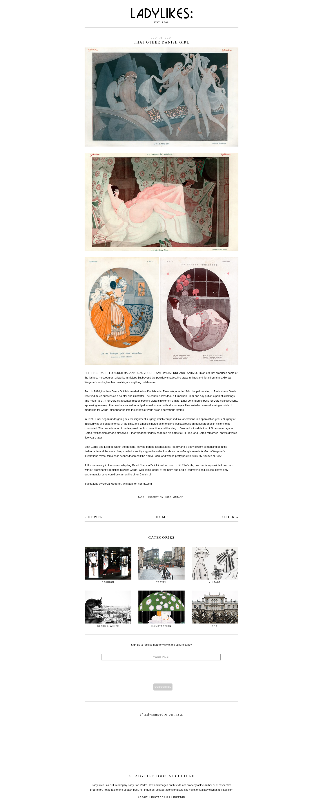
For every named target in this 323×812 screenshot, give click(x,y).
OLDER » (229, 517)
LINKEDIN (178, 797)
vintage (178, 497)
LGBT (168, 497)
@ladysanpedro (154, 714)
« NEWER (94, 517)
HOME (162, 517)
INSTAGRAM (159, 797)
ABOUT (143, 797)
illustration (154, 497)
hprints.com (145, 483)
